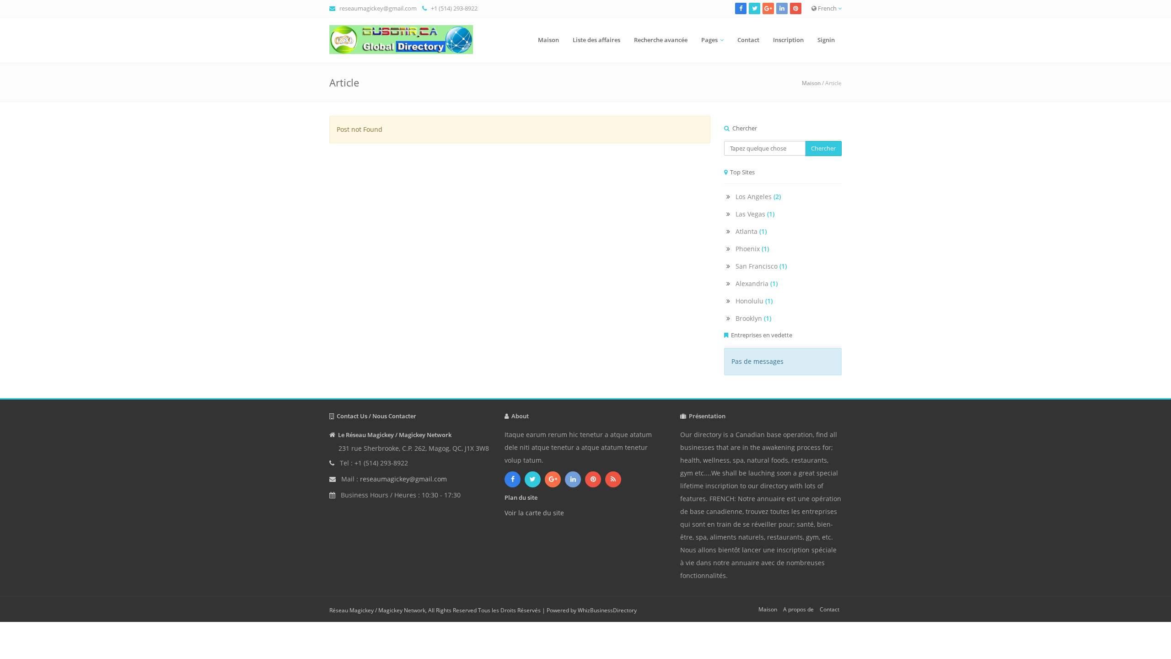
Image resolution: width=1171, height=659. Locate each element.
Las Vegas (755, 214)
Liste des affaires (596, 40)
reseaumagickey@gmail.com (378, 8)
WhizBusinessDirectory (607, 610)
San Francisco (761, 266)
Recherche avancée (661, 40)
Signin (826, 40)
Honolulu (754, 301)
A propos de (798, 609)
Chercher (823, 148)
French (827, 8)
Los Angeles (758, 196)
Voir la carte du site (534, 512)
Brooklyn (753, 318)
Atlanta (751, 231)
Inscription (788, 40)
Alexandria (757, 283)
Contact (748, 40)
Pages (709, 40)
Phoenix (752, 248)
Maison (548, 40)
